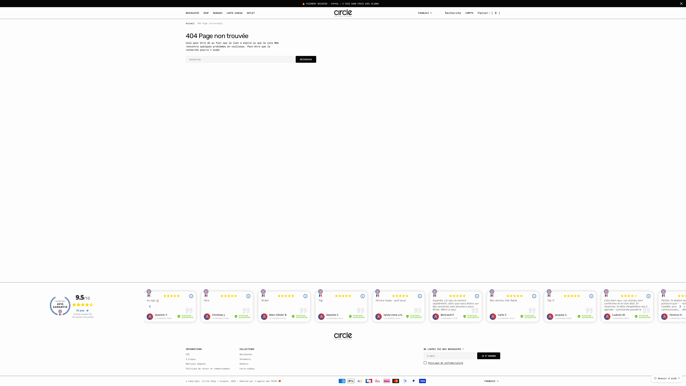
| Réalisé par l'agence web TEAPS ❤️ (259, 381)
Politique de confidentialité (445, 362)
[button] (489, 13)
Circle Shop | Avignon (215, 381)
